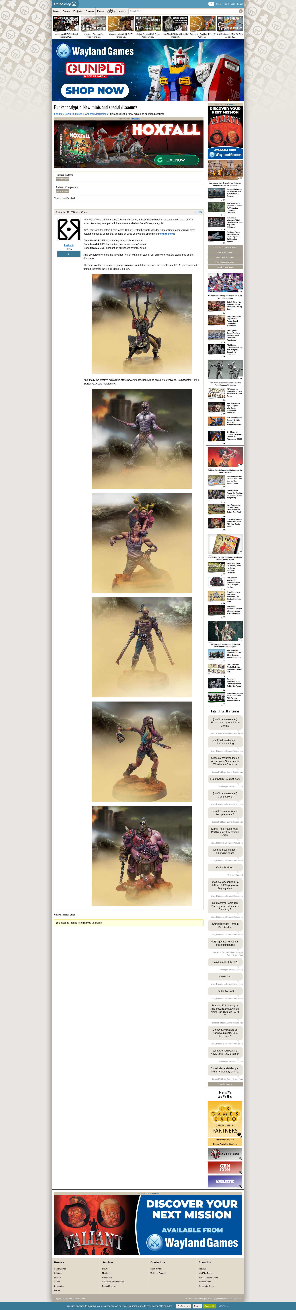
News (56, 11)
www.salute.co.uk (225, 1181)
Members (106, 1273)
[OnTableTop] (65, 4)
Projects (77, 11)
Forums (90, 11)
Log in (240, 4)
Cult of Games (60, 1269)
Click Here (225, 1140)
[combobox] (186, 11)
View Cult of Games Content (225, 247)
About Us (202, 1269)
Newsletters (107, 1277)
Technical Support (158, 1273)
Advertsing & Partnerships (113, 1282)
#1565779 (198, 212)
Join (233, 4)
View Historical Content (225, 262)
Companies (59, 1286)
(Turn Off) (135, 119)
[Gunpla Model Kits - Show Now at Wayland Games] (148, 70)
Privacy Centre (205, 1282)
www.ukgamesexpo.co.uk (225, 1119)
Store (219, 4)
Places (100, 11)
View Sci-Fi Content (225, 252)
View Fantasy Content (225, 257)
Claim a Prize (156, 1269)
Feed (226, 4)
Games (66, 11)
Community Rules (206, 1286)
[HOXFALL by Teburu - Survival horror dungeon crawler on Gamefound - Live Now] (129, 168)
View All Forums (225, 1084)
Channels (58, 1273)
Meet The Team (205, 1273)
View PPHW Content (225, 267)
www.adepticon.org (225, 1154)
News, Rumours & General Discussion (85, 114)
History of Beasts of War (208, 1277)
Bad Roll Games (62, 191)
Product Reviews (109, 1286)
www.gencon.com (225, 1168)
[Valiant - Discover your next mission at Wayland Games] (225, 158)
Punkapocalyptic (62, 179)
